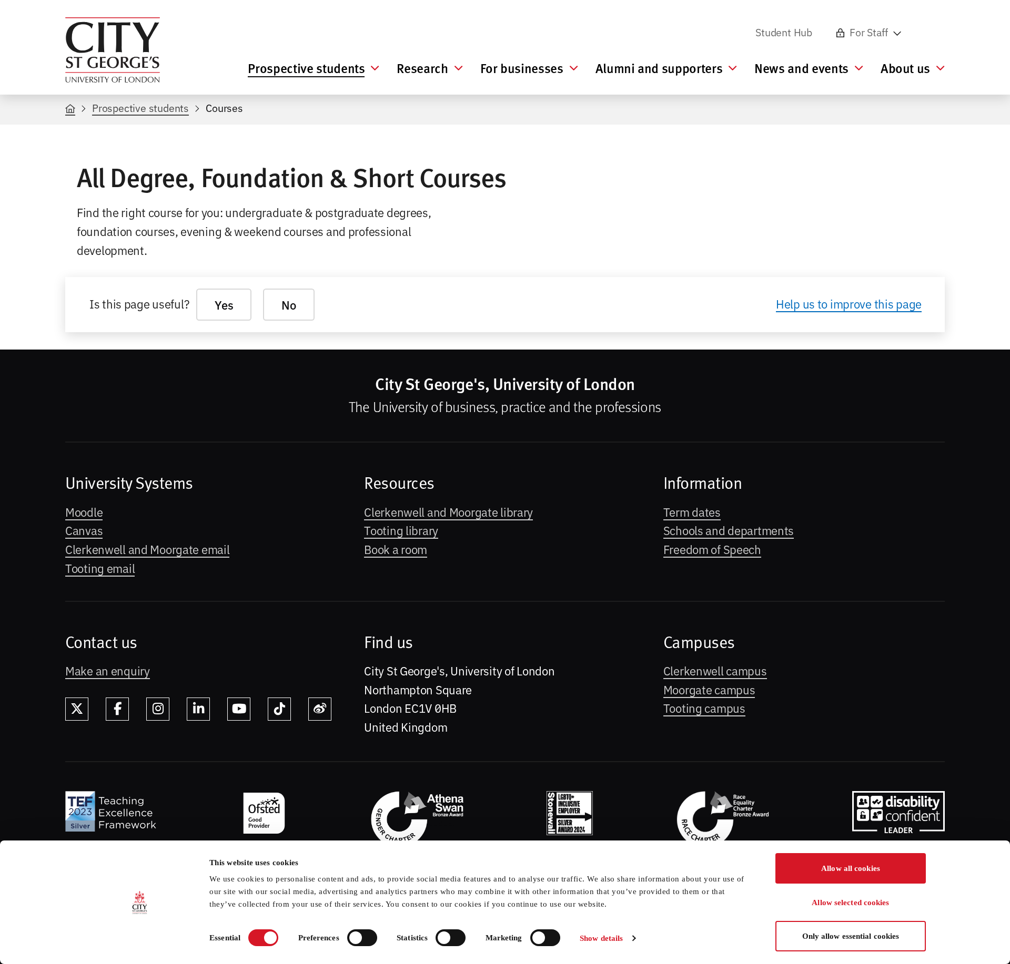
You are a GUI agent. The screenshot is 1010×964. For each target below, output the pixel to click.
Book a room (395, 549)
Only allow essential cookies (851, 936)
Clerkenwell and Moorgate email (147, 549)
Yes (224, 304)
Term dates (692, 511)
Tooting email (100, 568)
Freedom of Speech (712, 549)
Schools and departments (728, 530)
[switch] (362, 937)
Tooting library (401, 530)
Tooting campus (704, 707)
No (288, 304)
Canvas (84, 530)
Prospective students (140, 107)
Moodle (84, 511)
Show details (601, 938)
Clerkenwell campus (715, 670)
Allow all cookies (850, 868)
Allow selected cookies (850, 902)
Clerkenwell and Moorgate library (448, 511)
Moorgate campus (709, 689)
